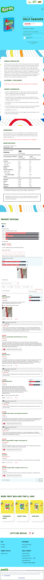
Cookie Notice (26, 560)
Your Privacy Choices (28, 558)
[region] (22, 575)
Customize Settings (21, 577)
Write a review (28, 24)
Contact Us (4, 553)
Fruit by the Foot (26, 544)
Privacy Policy (26, 555)
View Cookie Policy (7, 575)
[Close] (42, 572)
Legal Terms (25, 553)
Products (3, 546)
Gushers (24, 546)
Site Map (3, 544)
